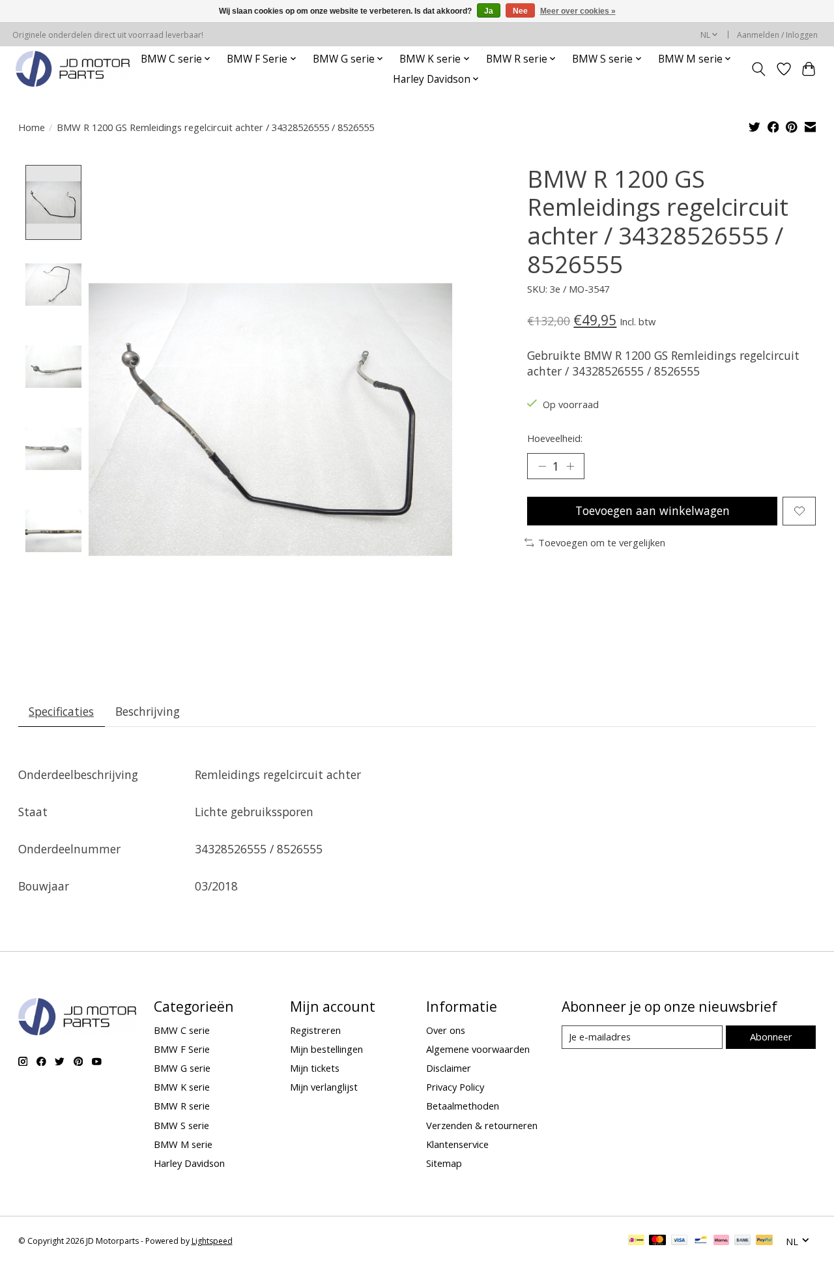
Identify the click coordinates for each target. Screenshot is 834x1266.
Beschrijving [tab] (147, 711)
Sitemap (444, 1163)
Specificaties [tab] (61, 711)
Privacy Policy (455, 1086)
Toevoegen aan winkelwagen (652, 510)
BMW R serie (182, 1105)
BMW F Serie (182, 1048)
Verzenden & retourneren (482, 1125)
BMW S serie (181, 1125)
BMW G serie (182, 1067)
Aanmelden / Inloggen (777, 34)
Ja (488, 11)
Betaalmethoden (462, 1105)
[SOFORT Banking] (721, 1241)
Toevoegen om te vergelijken (601, 542)
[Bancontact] (701, 1241)
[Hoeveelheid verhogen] (570, 466)
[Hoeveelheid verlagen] (542, 466)
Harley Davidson (189, 1163)
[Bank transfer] (742, 1241)
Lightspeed (212, 1240)
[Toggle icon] (758, 69)
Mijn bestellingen (326, 1048)
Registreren (315, 1030)
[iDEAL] (636, 1241)
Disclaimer (448, 1067)
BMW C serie (182, 1030)
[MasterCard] (657, 1241)
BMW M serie (183, 1144)
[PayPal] (764, 1241)
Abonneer (771, 1036)
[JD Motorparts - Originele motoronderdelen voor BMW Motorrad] (73, 69)
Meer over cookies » (578, 11)
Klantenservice (457, 1144)
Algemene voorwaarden (478, 1048)
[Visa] (679, 1241)
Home (31, 127)
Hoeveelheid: (554, 438)
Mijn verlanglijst (324, 1086)
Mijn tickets (314, 1067)
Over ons (445, 1030)
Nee (520, 11)
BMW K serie (182, 1086)
